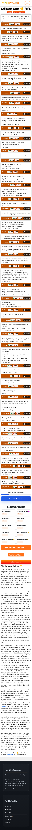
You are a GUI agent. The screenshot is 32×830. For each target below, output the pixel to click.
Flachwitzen (4, 706)
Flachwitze (8, 809)
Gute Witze (8, 816)
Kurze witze (9, 754)
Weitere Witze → (16, 555)
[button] (16, 18)
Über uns (8, 819)
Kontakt (7, 822)
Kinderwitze (8, 806)
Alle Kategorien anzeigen (15, 547)
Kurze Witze (8, 813)
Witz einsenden (16, 562)
